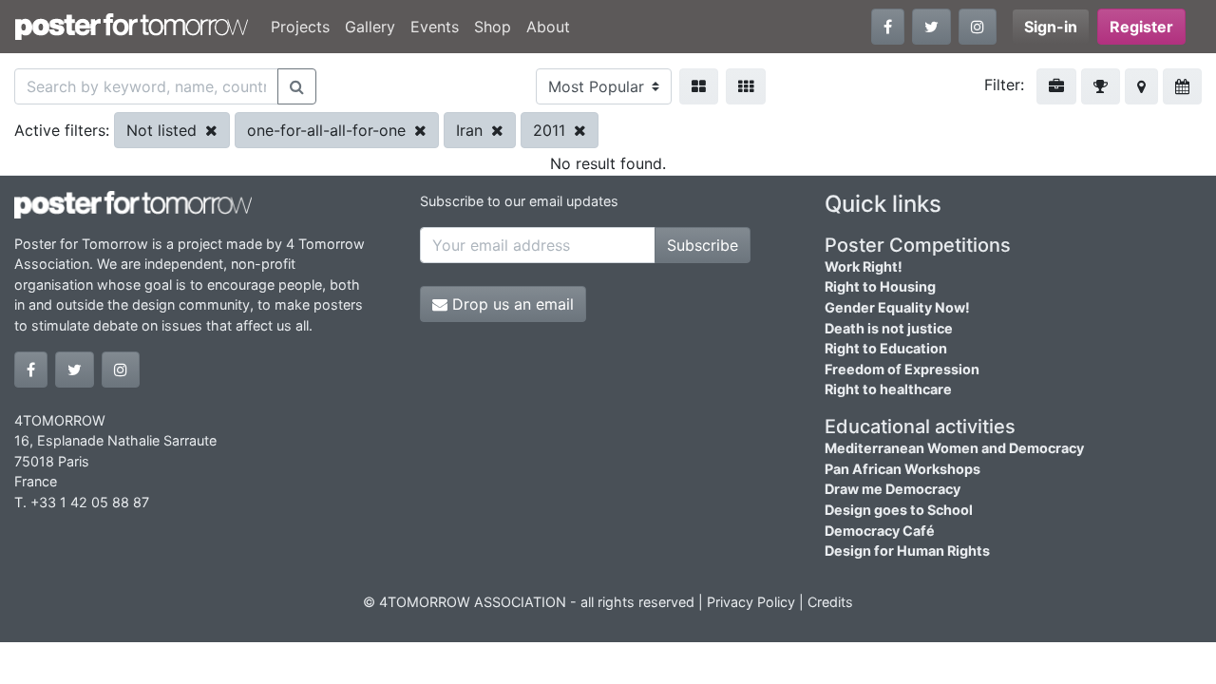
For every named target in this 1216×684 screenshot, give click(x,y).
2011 (551, 130)
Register (1141, 26)
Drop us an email (510, 304)
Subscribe (702, 245)
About (548, 26)
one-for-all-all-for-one (328, 130)
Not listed (163, 130)
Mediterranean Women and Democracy (954, 448)
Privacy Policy (751, 602)
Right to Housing (880, 286)
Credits (830, 602)
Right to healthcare (888, 389)
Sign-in (1050, 26)
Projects (300, 26)
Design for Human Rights (907, 550)
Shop (492, 26)
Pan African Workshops (902, 469)
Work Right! (863, 266)
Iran (471, 130)
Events (434, 26)
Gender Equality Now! (897, 307)
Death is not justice (889, 328)
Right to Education (886, 348)
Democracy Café (880, 530)
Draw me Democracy (892, 489)
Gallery (370, 26)
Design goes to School (899, 510)
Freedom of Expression (902, 369)
